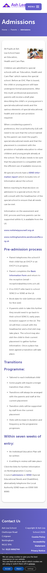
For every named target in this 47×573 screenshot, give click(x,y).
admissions (17, 475)
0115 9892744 (13, 549)
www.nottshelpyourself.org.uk (19, 230)
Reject (19, 569)
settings (31, 564)
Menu (31, 6)
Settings (30, 569)
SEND (29, 475)
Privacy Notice (38, 550)
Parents (14, 30)
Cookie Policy (38, 537)
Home (4, 30)
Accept (7, 569)
